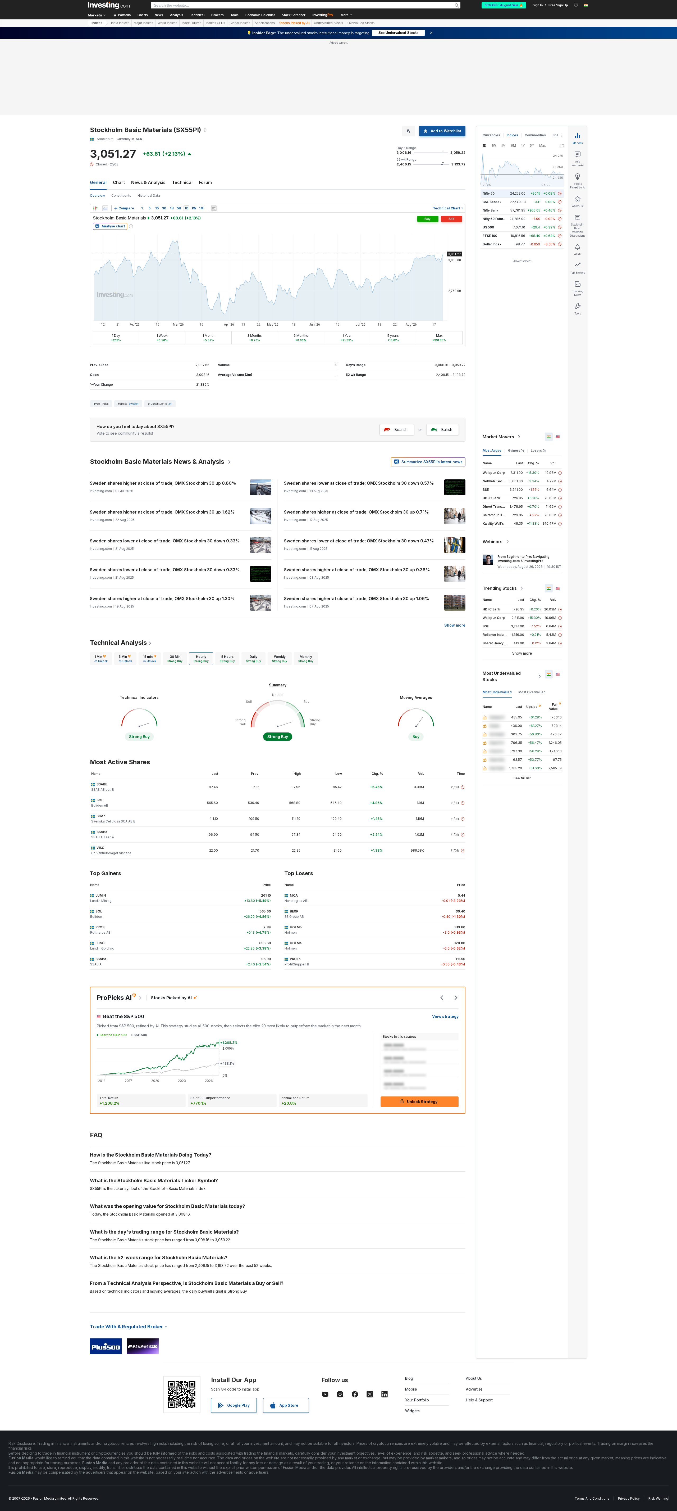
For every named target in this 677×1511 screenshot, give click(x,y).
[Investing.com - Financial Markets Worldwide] (109, 5)
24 (170, 403)
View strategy (445, 1016)
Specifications (265, 23)
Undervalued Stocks (328, 23)
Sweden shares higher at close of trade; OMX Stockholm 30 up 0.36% (357, 569)
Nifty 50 (489, 193)
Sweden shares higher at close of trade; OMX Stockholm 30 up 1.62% (162, 512)
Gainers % (516, 450)
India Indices (120, 23)
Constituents (121, 195)
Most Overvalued (532, 692)
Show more (454, 625)
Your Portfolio (417, 1400)
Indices (97, 23)
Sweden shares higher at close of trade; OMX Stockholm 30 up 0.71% (356, 512)
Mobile (411, 1389)
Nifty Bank (490, 210)
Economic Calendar (260, 15)
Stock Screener (293, 15)
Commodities (535, 135)
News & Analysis (148, 182)
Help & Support (479, 1400)
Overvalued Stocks (360, 23)
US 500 (488, 227)
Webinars (492, 541)
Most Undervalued (497, 692)
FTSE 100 (490, 236)
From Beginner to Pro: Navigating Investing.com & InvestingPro (523, 559)
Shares (558, 135)
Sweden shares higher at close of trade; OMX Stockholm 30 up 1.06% (356, 598)
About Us (474, 1378)
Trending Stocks (500, 588)
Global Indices (240, 23)
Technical (182, 182)
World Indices (167, 23)
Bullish (446, 429)
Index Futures (191, 23)
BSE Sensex (492, 202)
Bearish (401, 429)
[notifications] (576, 4)
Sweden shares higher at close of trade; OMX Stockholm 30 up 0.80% (163, 483)
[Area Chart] (105, 208)
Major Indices (143, 23)
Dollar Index (492, 244)
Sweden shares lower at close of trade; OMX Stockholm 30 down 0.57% (359, 483)
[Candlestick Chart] (95, 208)
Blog (409, 1378)
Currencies (491, 135)
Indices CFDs (215, 23)
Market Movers (498, 436)
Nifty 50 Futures (495, 219)
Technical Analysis (118, 642)
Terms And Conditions (592, 1498)
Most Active (492, 450)
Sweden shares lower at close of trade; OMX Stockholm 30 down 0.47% (359, 540)
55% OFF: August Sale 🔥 (504, 5)
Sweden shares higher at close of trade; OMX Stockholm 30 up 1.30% (162, 598)
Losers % (538, 450)
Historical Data (149, 195)
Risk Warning (658, 1498)
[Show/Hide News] (214, 208)
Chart (119, 182)
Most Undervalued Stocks (502, 676)
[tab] (101, 658)
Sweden (134, 403)
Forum (205, 182)
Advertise (474, 1389)
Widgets (412, 1411)
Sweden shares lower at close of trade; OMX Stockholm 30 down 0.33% (165, 540)
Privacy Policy (629, 1498)
